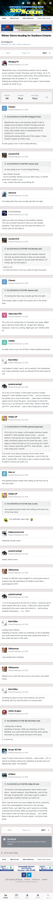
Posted (18, 65)
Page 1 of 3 (26, 53)
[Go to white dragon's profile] (4, 712)
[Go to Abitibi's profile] (4, 342)
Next (45, 53)
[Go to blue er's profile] (4, 473)
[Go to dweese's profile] (4, 194)
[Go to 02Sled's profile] (4, 775)
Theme (26, 879)
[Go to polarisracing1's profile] (4, 385)
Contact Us (36, 879)
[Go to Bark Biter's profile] (4, 361)
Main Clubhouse (24, 44)
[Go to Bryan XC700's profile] (4, 751)
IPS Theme (9, 879)
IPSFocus (19, 879)
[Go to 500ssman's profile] (4, 571)
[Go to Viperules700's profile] (4, 315)
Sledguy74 (8, 42)
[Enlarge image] (5, 519)
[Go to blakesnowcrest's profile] (4, 533)
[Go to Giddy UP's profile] (4, 418)
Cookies (44, 879)
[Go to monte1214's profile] (4, 155)
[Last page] (50, 53)
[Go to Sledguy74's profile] (4, 63)
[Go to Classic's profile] (4, 108)
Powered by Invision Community (26, 882)
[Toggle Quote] (5, 117)
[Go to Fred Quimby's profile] (4, 213)
